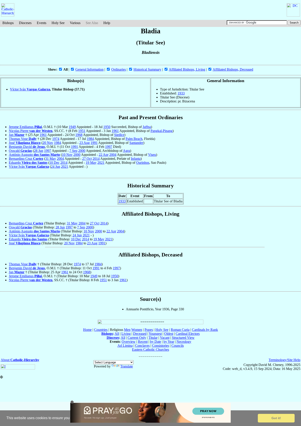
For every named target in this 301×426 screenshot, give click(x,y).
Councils (177, 345)
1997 (108, 147)
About (20, 360)
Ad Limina (125, 345)
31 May (50, 158)
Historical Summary (147, 69)
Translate (126, 366)
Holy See (58, 23)
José (25, 143)
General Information (89, 69)
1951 (81, 131)
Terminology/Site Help (284, 360)
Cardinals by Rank (205, 330)
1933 (181, 93)
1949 (72, 127)
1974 (55, 139)
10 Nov (67, 154)
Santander (136, 143)
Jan (16, 135)
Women (136, 330)
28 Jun (38, 151)
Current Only (137, 337)
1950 (106, 127)
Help (106, 23)
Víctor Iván (30, 89)
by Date (155, 341)
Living (126, 334)
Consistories (160, 345)
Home (87, 330)
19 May (91, 162)
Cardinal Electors (188, 334)
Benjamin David (27, 147)
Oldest (168, 334)
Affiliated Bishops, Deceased (233, 69)
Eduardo (28, 162)
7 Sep (73, 151)
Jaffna (147, 127)
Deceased (140, 334)
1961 (115, 131)
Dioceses (25, 23)
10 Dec (54, 162)
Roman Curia (180, 330)
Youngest (155, 334)
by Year (169, 341)
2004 (112, 154)
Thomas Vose (23, 139)
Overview (129, 341)
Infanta (136, 158)
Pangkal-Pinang (161, 131)
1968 (78, 135)
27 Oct (87, 158)
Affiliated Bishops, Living (187, 69)
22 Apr (103, 154)
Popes (149, 330)
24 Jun (55, 166)
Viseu (152, 154)
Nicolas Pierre (30, 131)
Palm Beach (134, 139)
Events (41, 23)
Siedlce (119, 135)
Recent (143, 341)
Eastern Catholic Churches (150, 349)
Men (127, 330)
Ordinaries (118, 69)
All (117, 334)
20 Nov (48, 143)
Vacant (164, 337)
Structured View (183, 337)
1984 (90, 139)
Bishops (8, 23)
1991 (94, 143)
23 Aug (84, 143)
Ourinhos (142, 162)
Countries (101, 330)
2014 (96, 158)
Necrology (184, 341)
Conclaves (142, 345)
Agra (126, 151)
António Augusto (34, 154)
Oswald (20, 151)
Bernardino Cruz (26, 158)
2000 (81, 151)
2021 (100, 162)
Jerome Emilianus (25, 127)
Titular (153, 337)
